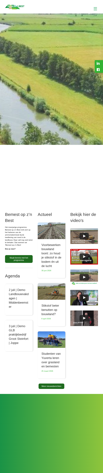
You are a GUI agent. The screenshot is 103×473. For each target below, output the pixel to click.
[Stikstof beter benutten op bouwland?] (51, 291)
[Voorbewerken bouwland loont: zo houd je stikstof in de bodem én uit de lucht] (51, 231)
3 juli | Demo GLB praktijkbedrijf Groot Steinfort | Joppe (18, 334)
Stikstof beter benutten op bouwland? (50, 310)
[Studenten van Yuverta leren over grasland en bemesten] (51, 339)
